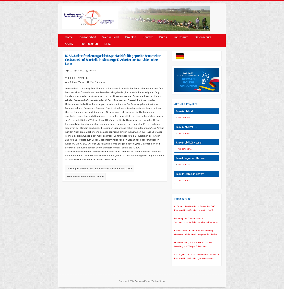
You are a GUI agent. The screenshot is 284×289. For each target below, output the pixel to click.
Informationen (89, 43)
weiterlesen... (185, 117)
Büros (163, 37)
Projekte (130, 37)
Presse (92, 71)
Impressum (181, 37)
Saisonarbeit (87, 37)
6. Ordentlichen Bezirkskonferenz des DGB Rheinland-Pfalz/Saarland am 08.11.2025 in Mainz (194, 208)
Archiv (69, 43)
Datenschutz (203, 37)
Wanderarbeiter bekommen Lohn (85, 176)
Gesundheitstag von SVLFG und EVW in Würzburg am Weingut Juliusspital (193, 244)
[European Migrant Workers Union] (90, 17)
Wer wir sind (110, 37)
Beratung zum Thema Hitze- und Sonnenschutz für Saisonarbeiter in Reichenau (196, 220)
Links (107, 43)
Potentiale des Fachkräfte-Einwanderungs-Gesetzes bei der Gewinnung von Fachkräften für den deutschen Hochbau (196, 232)
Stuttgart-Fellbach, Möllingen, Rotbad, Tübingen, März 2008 (99, 168)
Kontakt (148, 37)
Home (69, 37)
